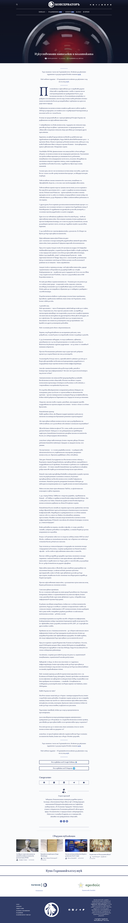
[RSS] (110, 4)
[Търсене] (17, 4)
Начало (42, 12)
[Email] (84, 782)
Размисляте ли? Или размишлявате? (100, 854)
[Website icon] (64, 821)
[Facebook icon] (61, 821)
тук (79, 74)
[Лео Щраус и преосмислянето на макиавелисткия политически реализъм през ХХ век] (27, 845)
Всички (86, 12)
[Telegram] (96, 4)
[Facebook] (90, 4)
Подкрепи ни (39, 890)
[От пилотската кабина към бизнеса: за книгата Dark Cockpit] (76, 845)
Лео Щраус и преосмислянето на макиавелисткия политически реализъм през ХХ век (25, 856)
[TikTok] (99, 4)
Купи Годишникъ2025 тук (64, 871)
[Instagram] (93, 4)
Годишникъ (55, 12)
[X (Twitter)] (102, 4)
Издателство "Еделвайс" (89, 890)
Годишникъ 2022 (73, 58)
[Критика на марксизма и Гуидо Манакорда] (52, 845)
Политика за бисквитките (23, 910)
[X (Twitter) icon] (67, 821)
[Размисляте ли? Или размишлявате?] (101, 845)
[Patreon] (107, 4)
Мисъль (81, 58)
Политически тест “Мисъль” (23, 915)
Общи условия (20, 908)
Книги (69, 12)
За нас (78, 12)
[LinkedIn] (104, 4)
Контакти (18, 906)
